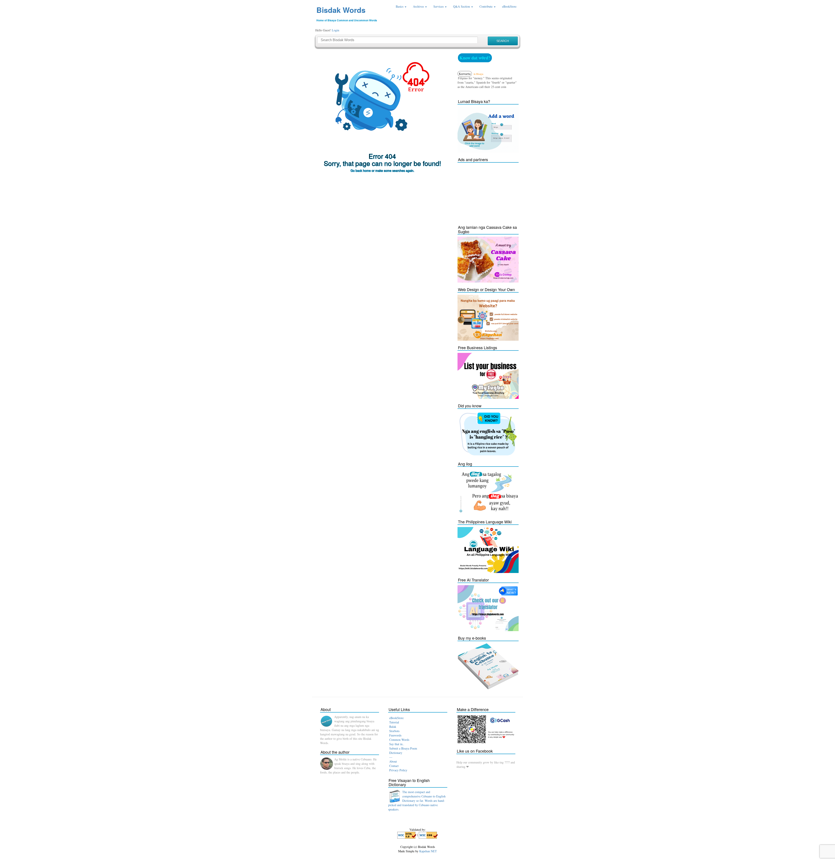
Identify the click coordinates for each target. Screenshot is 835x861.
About (393, 761)
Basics (400, 6)
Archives (419, 6)
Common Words (399, 740)
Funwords (395, 735)
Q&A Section (462, 6)
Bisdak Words (341, 10)
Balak (392, 727)
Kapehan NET (428, 851)
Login (335, 30)
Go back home (361, 170)
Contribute (486, 6)
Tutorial (394, 722)
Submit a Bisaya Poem (403, 748)
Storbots (394, 731)
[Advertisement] (490, 192)
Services (438, 6)
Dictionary (395, 753)
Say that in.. (396, 744)
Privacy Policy (398, 770)
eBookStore (509, 6)
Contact (394, 766)
